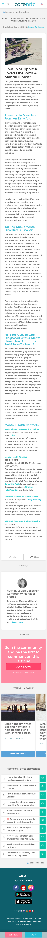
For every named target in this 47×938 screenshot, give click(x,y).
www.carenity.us (16, 918)
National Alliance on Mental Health (21, 496)
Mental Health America (16, 457)
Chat (13, 435)
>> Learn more (16, 622)
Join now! (23, 666)
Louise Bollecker (36, 27)
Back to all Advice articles (17, 12)
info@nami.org (34, 499)
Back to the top (36, 863)
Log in (33, 935)
